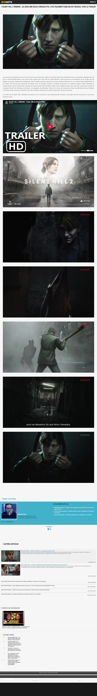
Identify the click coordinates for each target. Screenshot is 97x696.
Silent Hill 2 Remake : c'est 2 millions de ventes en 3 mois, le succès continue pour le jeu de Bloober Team (28, 585)
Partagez (49, 526)
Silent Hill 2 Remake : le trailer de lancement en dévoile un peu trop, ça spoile (21, 594)
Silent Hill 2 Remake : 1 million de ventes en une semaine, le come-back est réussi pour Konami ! (25, 589)
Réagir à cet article (9, 499)
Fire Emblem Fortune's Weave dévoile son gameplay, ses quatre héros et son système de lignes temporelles (14, 656)
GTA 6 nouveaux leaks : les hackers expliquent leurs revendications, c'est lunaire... (73, 514)
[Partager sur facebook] (48, 530)
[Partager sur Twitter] (50, 530)
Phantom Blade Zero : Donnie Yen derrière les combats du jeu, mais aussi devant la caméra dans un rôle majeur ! (14, 644)
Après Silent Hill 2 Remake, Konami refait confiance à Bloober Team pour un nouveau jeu (23, 581)
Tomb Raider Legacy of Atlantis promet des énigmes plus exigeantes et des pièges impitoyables (14, 662)
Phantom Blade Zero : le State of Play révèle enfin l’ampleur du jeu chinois (14, 638)
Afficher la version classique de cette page (48, 672)
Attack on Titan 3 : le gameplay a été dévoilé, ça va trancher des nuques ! (14, 650)
